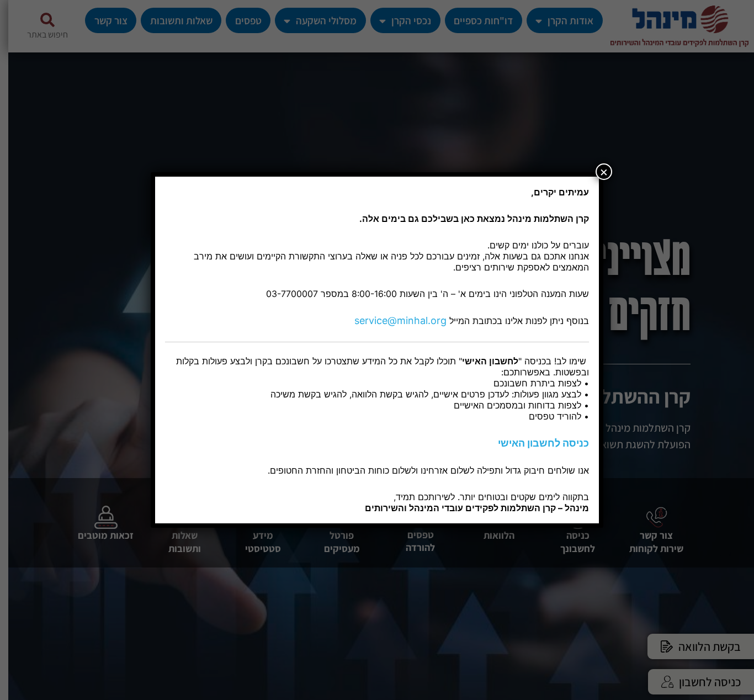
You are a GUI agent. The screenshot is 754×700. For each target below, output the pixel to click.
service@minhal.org (400, 320)
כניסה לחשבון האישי (543, 443)
